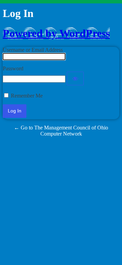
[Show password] (75, 78)
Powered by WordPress (56, 33)
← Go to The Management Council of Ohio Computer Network (61, 131)
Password (13, 68)
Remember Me (27, 96)
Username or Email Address (33, 50)
